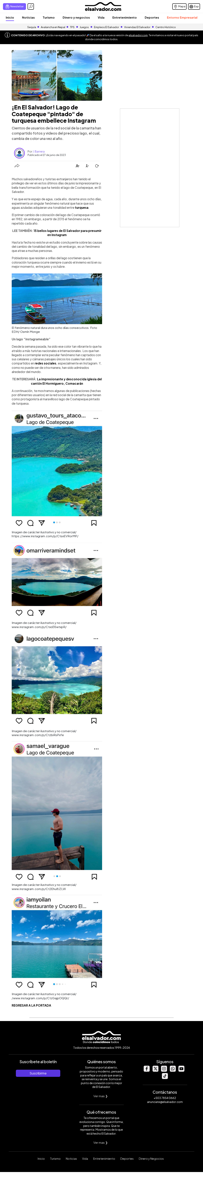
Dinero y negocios (76, 17)
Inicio (10, 17)
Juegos (84, 27)
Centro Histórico (165, 27)
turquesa (81, 207)
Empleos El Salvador (106, 27)
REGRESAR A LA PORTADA (31, 1005)
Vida (101, 17)
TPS (72, 27)
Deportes (152, 17)
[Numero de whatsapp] (172, 1070)
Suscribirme (38, 1073)
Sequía (31, 27)
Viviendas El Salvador (137, 27)
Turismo (49, 17)
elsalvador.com (138, 35)
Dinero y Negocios (151, 1158)
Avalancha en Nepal (53, 27)
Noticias (28, 17)
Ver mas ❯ (100, 1096)
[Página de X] (155, 1070)
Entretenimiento (124, 17)
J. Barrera (39, 151)
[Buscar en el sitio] (31, 6)
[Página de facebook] (146, 1070)
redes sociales (45, 363)
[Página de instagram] (164, 1070)
